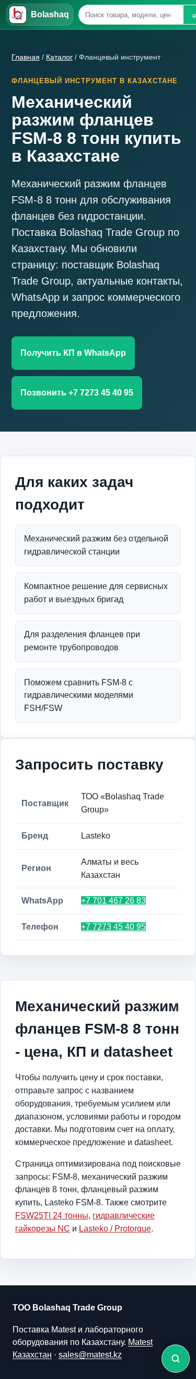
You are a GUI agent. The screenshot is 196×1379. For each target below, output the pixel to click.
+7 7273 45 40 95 (113, 926)
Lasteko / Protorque (115, 1228)
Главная (25, 57)
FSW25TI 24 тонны (51, 1215)
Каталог (59, 57)
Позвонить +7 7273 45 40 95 (76, 392)
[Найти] (175, 1358)
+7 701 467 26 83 (113, 900)
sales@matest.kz (90, 1354)
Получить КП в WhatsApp (73, 352)
